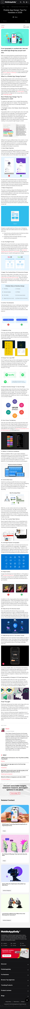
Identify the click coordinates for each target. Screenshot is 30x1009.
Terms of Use (16, 1001)
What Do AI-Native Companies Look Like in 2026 (13, 777)
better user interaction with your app (9, 277)
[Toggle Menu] (2, 2)
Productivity (4, 767)
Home (3, 6)
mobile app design (7, 94)
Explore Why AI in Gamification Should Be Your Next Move (14, 884)
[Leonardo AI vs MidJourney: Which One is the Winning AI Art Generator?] (15, 903)
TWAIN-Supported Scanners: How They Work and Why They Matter (15, 758)
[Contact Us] (20, 2)
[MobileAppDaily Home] (10, 2)
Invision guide (20, 91)
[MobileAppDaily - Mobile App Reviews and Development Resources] (15, 932)
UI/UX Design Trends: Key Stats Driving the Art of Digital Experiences (14, 825)
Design (8, 6)
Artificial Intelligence (5, 779)
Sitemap (22, 1001)
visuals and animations (8, 575)
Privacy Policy (8, 1001)
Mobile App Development (6, 774)
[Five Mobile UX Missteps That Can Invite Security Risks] (15, 843)
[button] (15, 964)
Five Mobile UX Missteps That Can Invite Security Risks (14, 854)
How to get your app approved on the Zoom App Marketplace (13, 765)
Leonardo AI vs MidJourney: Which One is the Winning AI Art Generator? (13, 914)
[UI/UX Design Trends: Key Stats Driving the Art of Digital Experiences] (15, 814)
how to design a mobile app (9, 72)
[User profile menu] (27, 2)
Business (3, 761)
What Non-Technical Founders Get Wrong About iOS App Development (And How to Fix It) (14, 771)
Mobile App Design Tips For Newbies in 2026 (19, 6)
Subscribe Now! (6, 955)
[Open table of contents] (27, 1000)
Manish (7, 728)
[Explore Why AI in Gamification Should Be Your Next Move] (15, 873)
